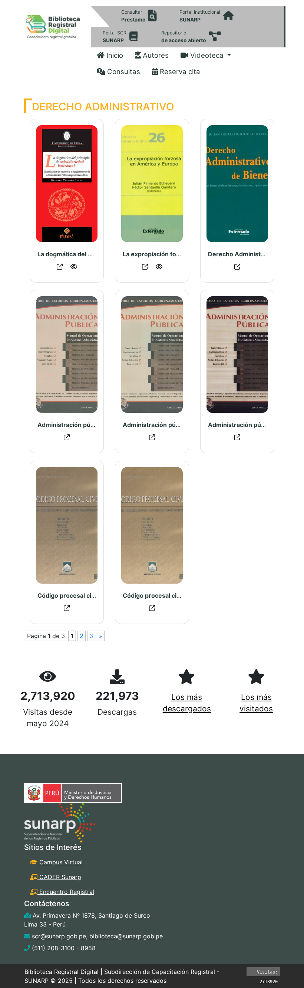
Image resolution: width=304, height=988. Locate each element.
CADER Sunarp (59, 877)
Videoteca (206, 55)
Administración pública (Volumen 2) (175, 424)
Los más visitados (256, 703)
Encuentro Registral (65, 891)
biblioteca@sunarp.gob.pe (126, 936)
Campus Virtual (60, 862)
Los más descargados (187, 703)
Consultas (122, 71)
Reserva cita (179, 71)
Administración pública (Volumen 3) (89, 424)
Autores (155, 55)
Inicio (114, 55)
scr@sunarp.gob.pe (59, 936)
